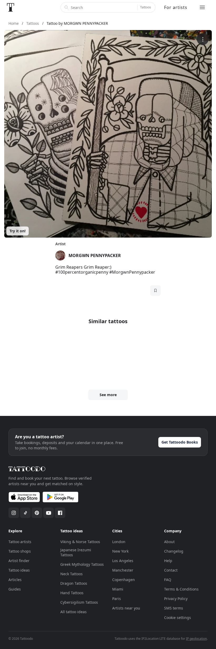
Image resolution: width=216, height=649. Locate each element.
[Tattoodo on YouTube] (48, 513)
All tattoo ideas (73, 611)
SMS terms (173, 608)
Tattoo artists (19, 541)
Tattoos (145, 7)
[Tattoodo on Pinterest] (37, 513)
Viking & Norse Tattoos (80, 541)
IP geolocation (196, 638)
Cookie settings (177, 617)
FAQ (167, 579)
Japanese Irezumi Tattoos (75, 552)
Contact (171, 570)
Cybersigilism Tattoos (79, 602)
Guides (14, 589)
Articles (15, 579)
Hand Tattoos (72, 592)
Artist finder (19, 560)
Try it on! (17, 230)
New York (120, 551)
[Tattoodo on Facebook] (60, 513)
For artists (175, 7)
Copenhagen (123, 579)
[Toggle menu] (202, 7)
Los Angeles (122, 560)
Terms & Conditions (181, 589)
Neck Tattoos (71, 573)
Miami (117, 589)
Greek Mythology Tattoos (82, 564)
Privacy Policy (176, 598)
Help (168, 560)
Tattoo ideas (19, 570)
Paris (116, 598)
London (118, 541)
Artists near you (126, 608)
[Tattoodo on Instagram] (13, 513)
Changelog (173, 551)
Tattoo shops (19, 551)
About (169, 541)
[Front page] (10, 7)
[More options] (203, 39)
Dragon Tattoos (73, 583)
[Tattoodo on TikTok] (25, 513)
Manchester (122, 570)
